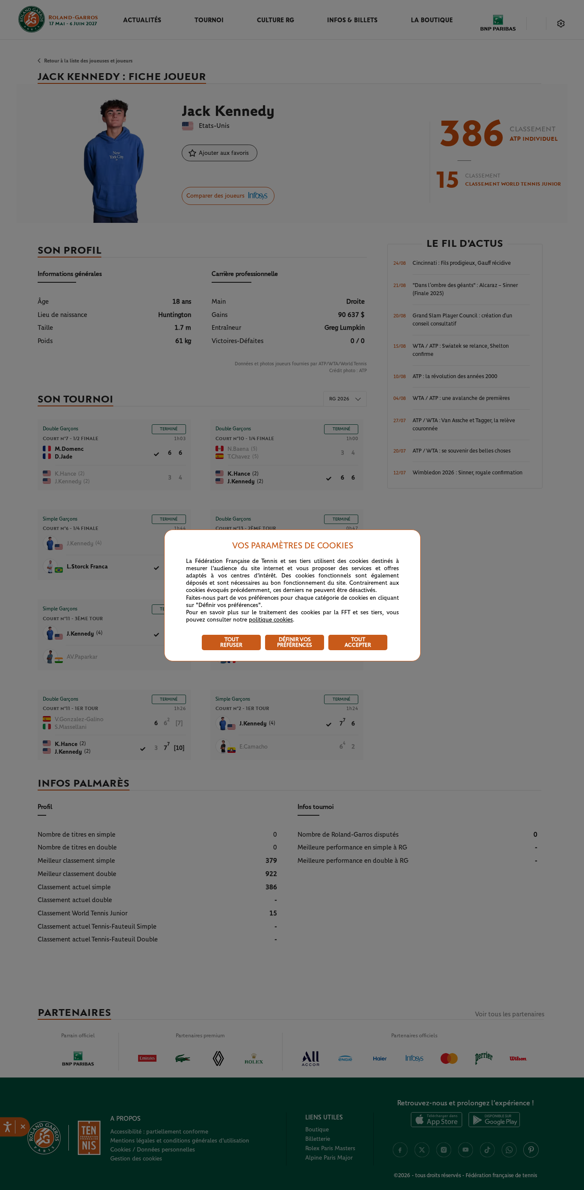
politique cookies (271, 620)
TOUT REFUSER (231, 642)
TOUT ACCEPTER (358, 642)
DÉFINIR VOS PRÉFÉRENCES (294, 642)
